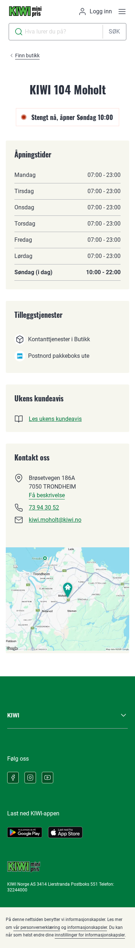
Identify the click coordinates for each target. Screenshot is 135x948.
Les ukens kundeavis (55, 418)
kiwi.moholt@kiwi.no (55, 519)
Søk (114, 31)
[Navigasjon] (122, 11)
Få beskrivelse (47, 495)
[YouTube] (47, 777)
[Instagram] (30, 777)
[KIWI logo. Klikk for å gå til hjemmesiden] (25, 11)
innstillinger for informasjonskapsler (90, 935)
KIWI (13, 715)
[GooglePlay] (24, 832)
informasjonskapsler (87, 927)
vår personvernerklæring (36, 927)
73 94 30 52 (44, 507)
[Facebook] (13, 777)
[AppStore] (65, 832)
